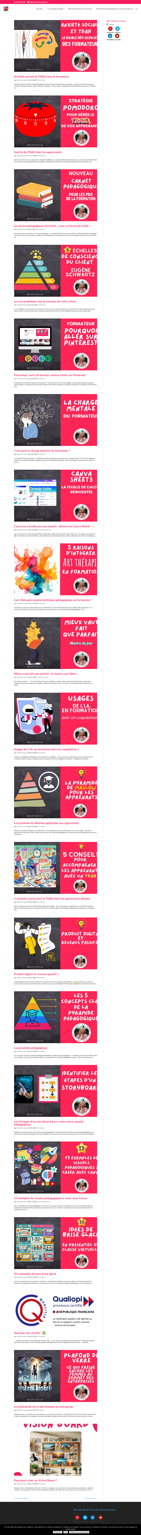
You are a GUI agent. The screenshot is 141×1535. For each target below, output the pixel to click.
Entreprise (42, 305)
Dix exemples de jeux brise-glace (35, 1273)
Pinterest (41, 379)
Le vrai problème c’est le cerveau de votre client (45, 301)
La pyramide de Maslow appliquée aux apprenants (46, 823)
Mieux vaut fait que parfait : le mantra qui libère (45, 673)
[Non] (138, 1530)
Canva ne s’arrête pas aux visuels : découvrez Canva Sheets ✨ (54, 526)
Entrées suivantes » (91, 1498)
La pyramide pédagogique (30, 1047)
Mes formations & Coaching (79, 9)
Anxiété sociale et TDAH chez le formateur (41, 76)
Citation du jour (43, 677)
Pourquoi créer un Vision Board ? (35, 1480)
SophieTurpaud (22, 80)
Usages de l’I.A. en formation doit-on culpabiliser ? (46, 749)
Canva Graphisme (44, 530)
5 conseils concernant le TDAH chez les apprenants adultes (52, 898)
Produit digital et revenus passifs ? (36, 974)
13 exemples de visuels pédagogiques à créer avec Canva (50, 1198)
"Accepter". (57, 1532)
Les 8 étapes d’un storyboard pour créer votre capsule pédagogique (49, 1123)
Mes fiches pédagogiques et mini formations (114, 9)
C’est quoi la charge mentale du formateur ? (42, 450)
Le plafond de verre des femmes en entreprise (43, 1406)
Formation (41, 80)
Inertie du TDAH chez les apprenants (38, 152)
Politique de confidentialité (79, 1532)
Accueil (39, 9)
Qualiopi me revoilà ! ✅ (30, 1332)
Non (65, 1532)
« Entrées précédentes (21, 1498)
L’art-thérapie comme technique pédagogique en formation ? (53, 600)
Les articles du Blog (55, 9)
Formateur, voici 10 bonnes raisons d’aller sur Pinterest (49, 375)
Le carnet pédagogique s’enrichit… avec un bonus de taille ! (52, 225)
